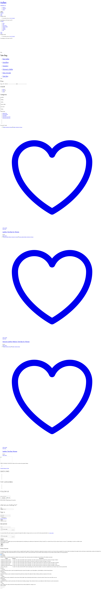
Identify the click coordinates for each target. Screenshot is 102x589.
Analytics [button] (1, 575)
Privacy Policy (5, 476)
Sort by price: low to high (6, 116)
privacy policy (51, 533)
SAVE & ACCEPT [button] (3, 585)
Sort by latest (4, 115)
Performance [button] (2, 571)
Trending (5, 66)
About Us (4, 7)
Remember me (4, 517)
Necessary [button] (2, 553)
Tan (3, 91)
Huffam (3, 2)
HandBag (6, 62)
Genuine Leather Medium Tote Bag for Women (16, 342)
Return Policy (5, 474)
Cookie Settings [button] (2, 542)
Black (3, 89)
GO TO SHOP (12, 18)
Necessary (3, 554)
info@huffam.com (3, 5)
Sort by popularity (5, 114)
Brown (4, 90)
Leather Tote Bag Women (10, 451)
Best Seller (6, 59)
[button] (51, 14)
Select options (5, 235)
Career (4, 9)
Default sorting (5, 113)
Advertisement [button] (2, 578)
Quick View (4, 229)
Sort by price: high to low (6, 118)
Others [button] (1, 582)
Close (1, 15)
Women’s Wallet (5, 486)
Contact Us (4, 8)
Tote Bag (5, 76)
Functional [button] (2, 568)
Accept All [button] (7, 542)
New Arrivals (7, 73)
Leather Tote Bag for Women (11, 232)
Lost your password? (3, 518)
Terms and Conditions (6, 475)
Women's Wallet (8, 69)
